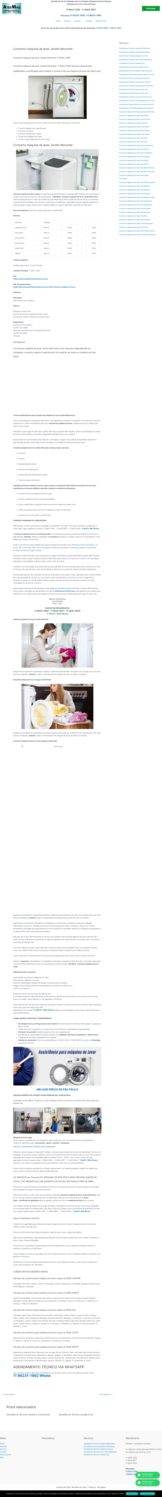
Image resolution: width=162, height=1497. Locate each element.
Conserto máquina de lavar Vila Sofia (133, 164)
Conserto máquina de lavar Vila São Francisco (137, 171)
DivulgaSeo (101, 1487)
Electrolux (91, 545)
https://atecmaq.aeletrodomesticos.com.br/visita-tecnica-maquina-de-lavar (44, 287)
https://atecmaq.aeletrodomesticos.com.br (30, 279)
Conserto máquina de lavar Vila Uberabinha (136, 145)
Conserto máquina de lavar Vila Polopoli (134, 212)
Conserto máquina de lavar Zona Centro (134, 119)
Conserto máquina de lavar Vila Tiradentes (135, 153)
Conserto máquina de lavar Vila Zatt (133, 138)
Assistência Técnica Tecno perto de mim (135, 82)
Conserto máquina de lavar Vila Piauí (133, 227)
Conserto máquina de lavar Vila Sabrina (134, 186)
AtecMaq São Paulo (79, 1487)
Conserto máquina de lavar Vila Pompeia (135, 208)
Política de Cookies (147, 1493)
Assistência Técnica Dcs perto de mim (134, 67)
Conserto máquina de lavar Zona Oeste (134, 130)
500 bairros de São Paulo (65, 591)
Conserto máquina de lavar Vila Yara (133, 142)
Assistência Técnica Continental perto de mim (137, 101)
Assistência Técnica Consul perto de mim (135, 97)
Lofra (43, 548)
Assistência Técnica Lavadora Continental (28, 1414)
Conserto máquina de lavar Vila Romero (134, 190)
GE (20, 548)
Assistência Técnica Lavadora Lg (131, 63)
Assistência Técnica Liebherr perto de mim (136, 71)
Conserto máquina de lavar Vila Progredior (135, 205)
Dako (34, 548)
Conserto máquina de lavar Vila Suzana (134, 157)
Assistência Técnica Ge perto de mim (133, 93)
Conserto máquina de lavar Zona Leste (134, 134)
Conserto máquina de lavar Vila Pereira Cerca (137, 231)
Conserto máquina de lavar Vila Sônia (133, 160)
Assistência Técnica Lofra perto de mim (134, 78)
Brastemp (75, 545)
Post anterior (8, 1394)
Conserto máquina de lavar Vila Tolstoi (134, 149)
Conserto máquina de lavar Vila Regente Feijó (137, 197)
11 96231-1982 (94, 15)
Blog (2, 1457)
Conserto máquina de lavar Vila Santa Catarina (137, 182)
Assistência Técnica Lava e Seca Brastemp (135, 60)
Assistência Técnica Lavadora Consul (133, 56)
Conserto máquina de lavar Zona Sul (133, 123)
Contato (3, 1452)
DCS (38, 548)
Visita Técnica (5, 1455)
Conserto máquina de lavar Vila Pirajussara (136, 223)
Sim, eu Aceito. (132, 1493)
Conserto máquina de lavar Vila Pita (133, 216)
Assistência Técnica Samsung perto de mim (136, 86)
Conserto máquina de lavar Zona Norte (134, 127)
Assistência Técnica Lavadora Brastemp (134, 52)
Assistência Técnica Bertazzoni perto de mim (136, 74)
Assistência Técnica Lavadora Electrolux (134, 48)
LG (96, 545)
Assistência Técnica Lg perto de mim (133, 89)
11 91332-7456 (77, 15)
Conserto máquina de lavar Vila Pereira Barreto (137, 235)
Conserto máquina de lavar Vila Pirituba (134, 220)
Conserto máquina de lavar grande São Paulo (136, 112)
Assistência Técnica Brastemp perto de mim (136, 108)
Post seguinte (106, 1394)
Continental (26, 548)
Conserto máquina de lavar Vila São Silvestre (136, 168)
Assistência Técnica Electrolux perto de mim (136, 104)
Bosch (15, 548)
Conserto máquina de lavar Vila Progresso (135, 201)
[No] (159, 1494)
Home (2, 1444)
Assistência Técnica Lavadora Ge (76, 1414)
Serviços (3, 1449)
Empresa (3, 1446)
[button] (151, 8)
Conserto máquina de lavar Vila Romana (134, 194)
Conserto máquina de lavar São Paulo (133, 116)
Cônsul (83, 545)
